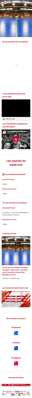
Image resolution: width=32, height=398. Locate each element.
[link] (16, 110)
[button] (2, 2)
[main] (16, 41)
